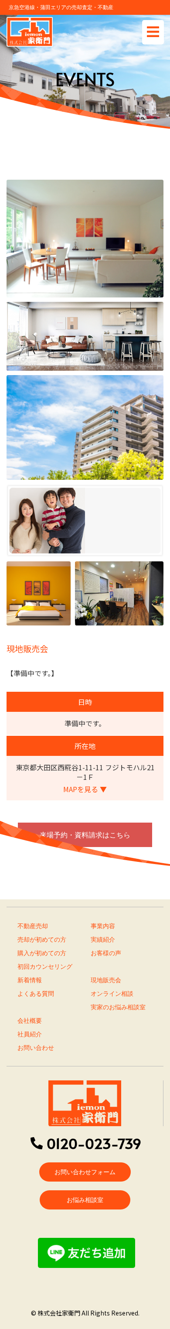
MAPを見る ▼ (85, 789)
